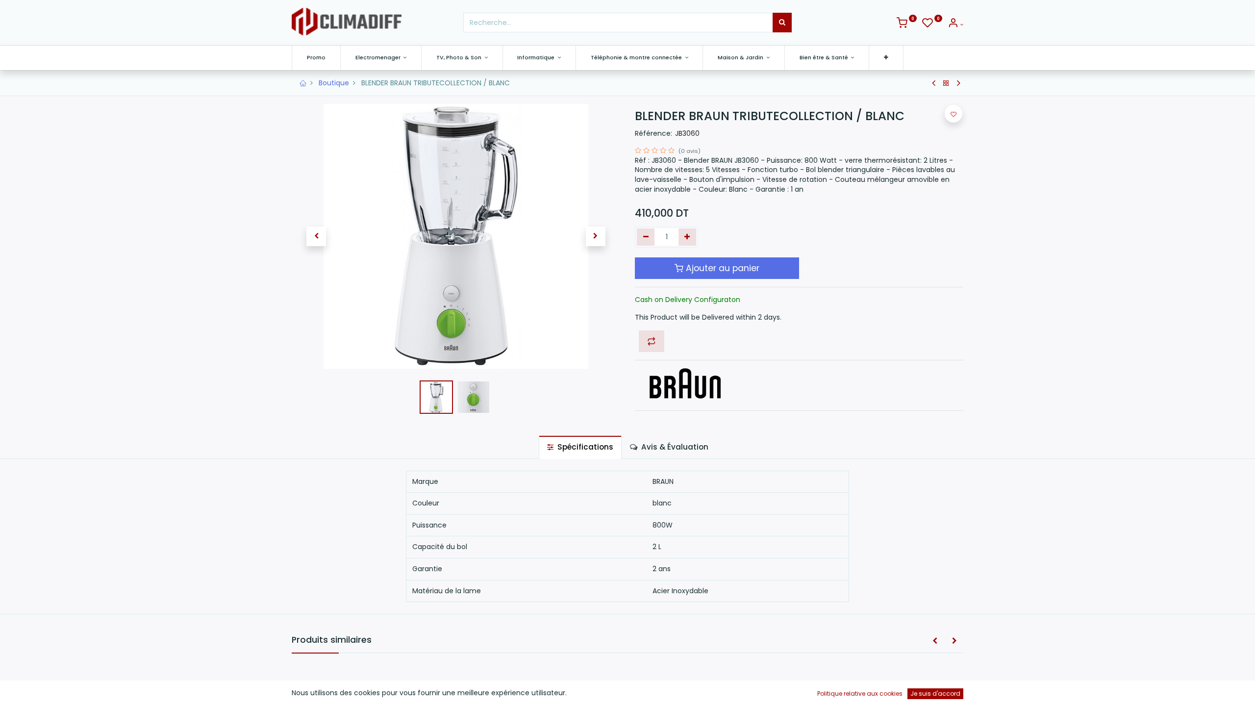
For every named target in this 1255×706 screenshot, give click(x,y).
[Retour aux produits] (946, 83)
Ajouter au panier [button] (721, 268)
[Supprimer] (646, 237)
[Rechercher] (782, 22)
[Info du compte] (955, 24)
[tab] (580, 446)
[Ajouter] (687, 237)
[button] (886, 58)
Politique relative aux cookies (860, 693)
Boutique (334, 83)
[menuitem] (316, 58)
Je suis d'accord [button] (935, 693)
